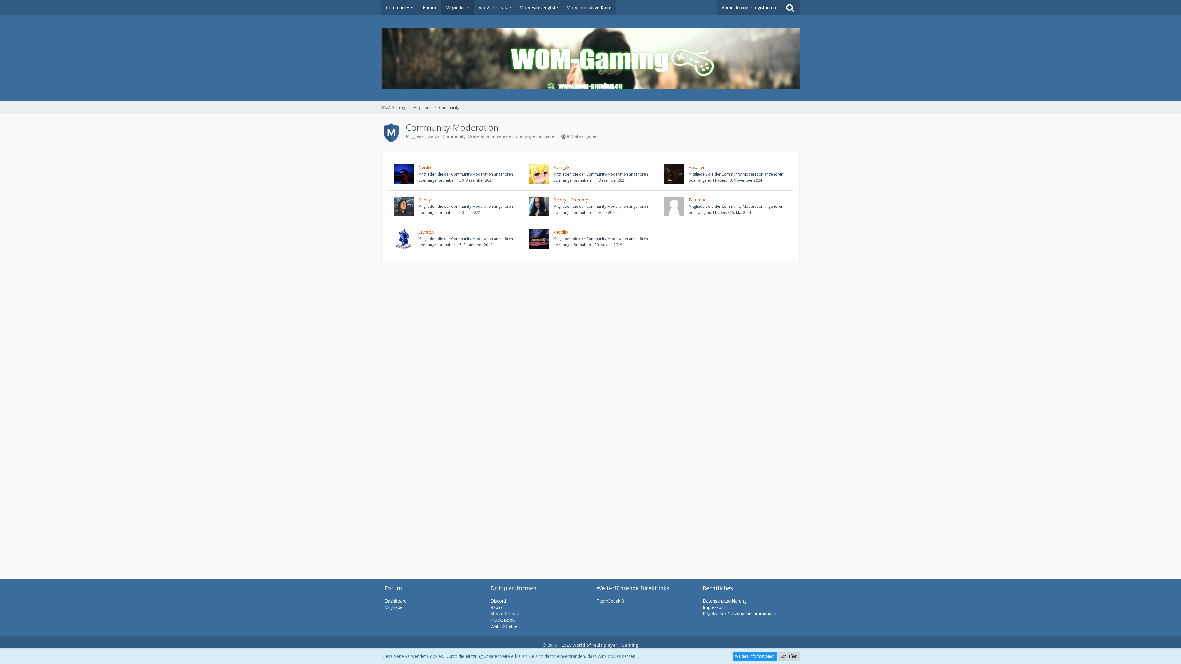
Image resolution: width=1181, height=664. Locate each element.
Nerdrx (425, 167)
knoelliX (560, 232)
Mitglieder (394, 607)
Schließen (789, 656)
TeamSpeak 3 (610, 601)
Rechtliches (718, 588)
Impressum (714, 607)
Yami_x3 (561, 167)
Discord (498, 601)
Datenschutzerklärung (724, 601)
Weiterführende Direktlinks (633, 588)
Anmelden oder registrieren (749, 7)
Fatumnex (699, 200)
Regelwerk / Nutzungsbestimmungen (739, 613)
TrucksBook (503, 620)
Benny (424, 200)
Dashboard (395, 601)
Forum (393, 588)
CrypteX (426, 232)
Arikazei (696, 167)
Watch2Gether (505, 626)
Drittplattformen (513, 588)
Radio (496, 607)
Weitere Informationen (754, 656)
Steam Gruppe (505, 613)
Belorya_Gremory (570, 200)
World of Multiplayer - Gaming (605, 645)
